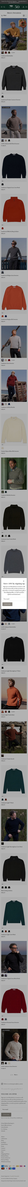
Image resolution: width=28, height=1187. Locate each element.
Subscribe (7, 604)
